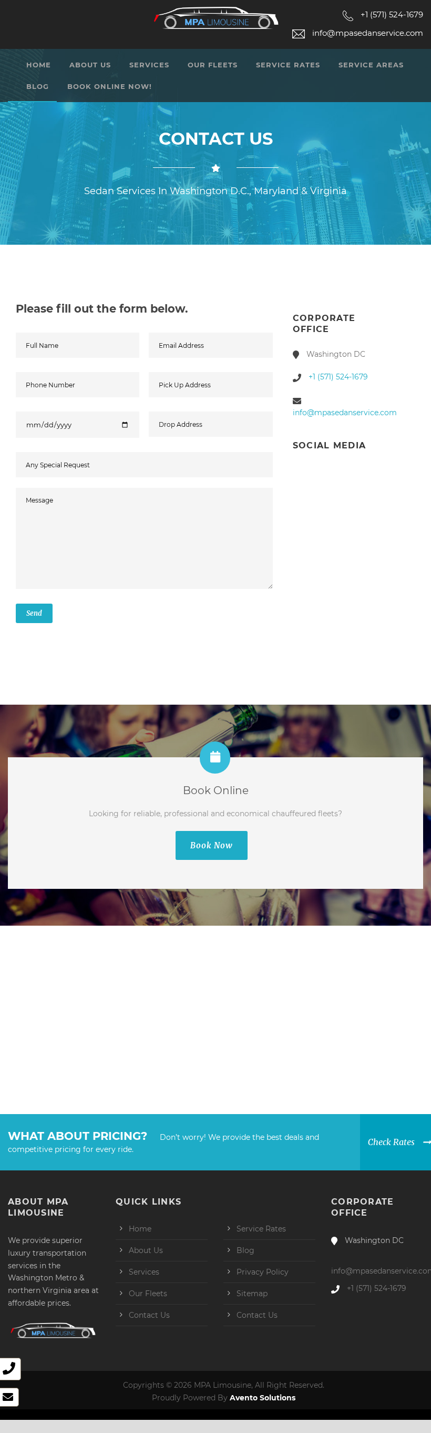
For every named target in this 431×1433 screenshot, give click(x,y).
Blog (37, 86)
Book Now (211, 845)
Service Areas (371, 65)
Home (38, 65)
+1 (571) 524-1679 (338, 377)
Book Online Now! (109, 86)
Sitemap (252, 1293)
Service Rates (288, 65)
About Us (90, 65)
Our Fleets (213, 65)
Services (149, 65)
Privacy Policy (263, 1272)
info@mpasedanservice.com (345, 412)
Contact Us (149, 1315)
